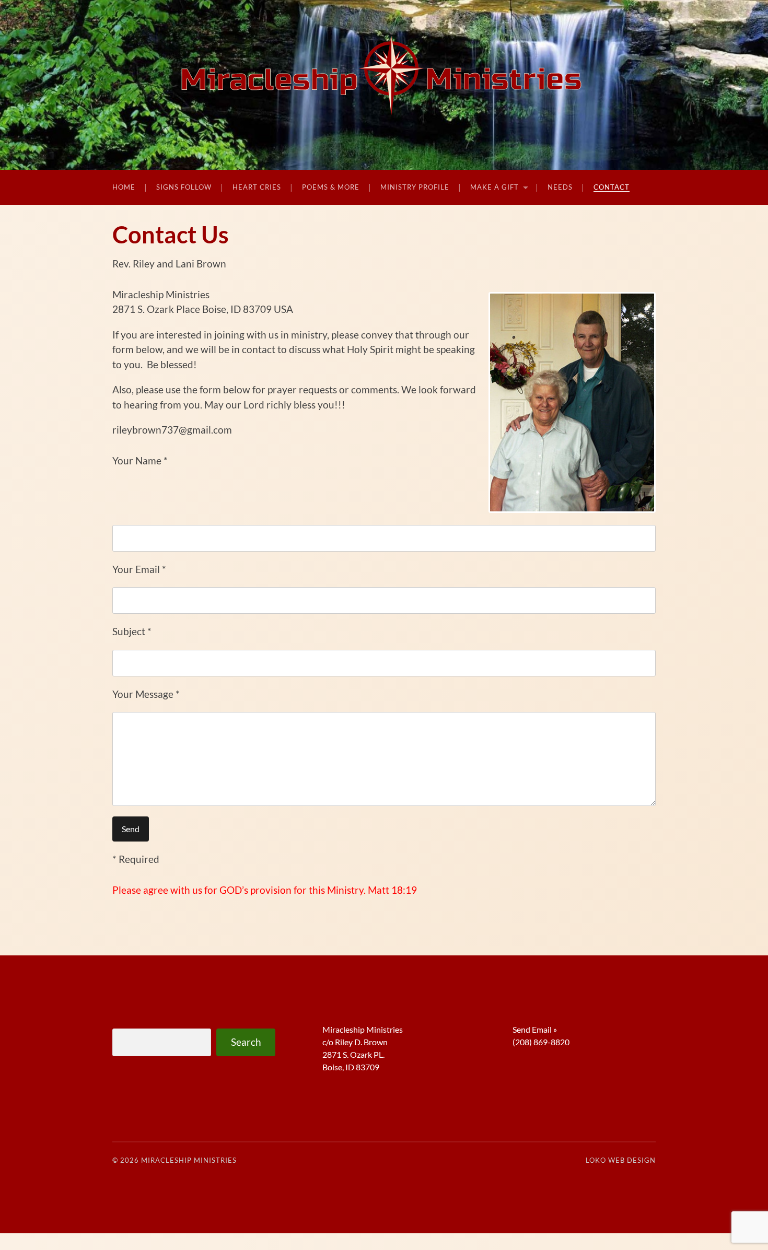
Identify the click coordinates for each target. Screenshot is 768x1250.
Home (123, 187)
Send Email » (535, 1029)
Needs (560, 187)
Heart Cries (256, 187)
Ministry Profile (414, 187)
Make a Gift (494, 187)
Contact (612, 187)
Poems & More (330, 187)
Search (246, 1042)
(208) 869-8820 (541, 1042)
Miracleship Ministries (189, 1160)
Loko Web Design (621, 1160)
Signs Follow (184, 187)
